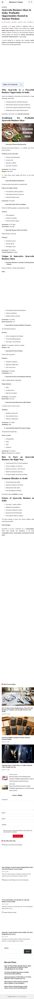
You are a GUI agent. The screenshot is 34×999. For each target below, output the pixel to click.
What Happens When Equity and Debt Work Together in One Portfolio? (16, 982)
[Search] (31, 2)
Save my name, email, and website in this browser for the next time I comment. (17, 831)
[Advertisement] (17, 64)
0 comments (30, 22)
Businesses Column (16, 2)
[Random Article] (29, 2)
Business (4, 7)
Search (6, 948)
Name (4, 812)
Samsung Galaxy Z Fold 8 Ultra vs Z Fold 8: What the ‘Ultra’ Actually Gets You (17, 977)
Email (4, 818)
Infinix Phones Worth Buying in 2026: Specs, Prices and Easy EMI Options (16, 987)
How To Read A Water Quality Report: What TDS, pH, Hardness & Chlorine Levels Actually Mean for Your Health (17, 709)
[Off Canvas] (2, 2)
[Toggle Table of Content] (20, 84)
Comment (5, 799)
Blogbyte (24, 996)
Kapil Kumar (6, 22)
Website (4, 824)
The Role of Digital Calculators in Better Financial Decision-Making (16, 973)
